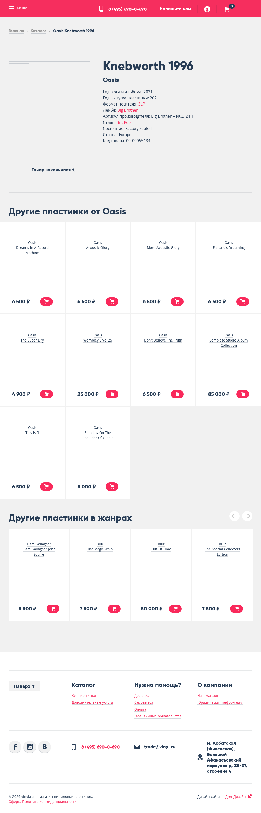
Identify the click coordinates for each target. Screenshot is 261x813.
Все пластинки (84, 695)
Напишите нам (175, 9)
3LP (141, 104)
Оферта (15, 801)
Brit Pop (123, 122)
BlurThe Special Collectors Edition (222, 549)
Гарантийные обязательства (157, 716)
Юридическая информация (220, 702)
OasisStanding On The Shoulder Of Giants (98, 433)
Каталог (38, 30)
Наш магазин (208, 695)
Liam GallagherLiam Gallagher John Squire (39, 549)
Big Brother (127, 110)
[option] (49, 61)
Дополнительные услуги (92, 702)
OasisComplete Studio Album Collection (228, 340)
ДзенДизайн (235, 797)
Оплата (140, 709)
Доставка (141, 695)
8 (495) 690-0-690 (127, 9)
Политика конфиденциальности (49, 801)
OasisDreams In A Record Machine (32, 248)
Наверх (23, 686)
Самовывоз (143, 702)
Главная (16, 30)
